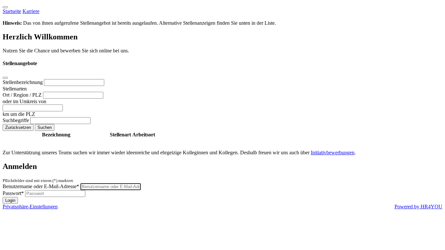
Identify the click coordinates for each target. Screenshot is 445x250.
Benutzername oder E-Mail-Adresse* (41, 186)
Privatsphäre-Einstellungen (30, 206)
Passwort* (13, 193)
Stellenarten (15, 88)
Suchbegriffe (16, 120)
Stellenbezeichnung (23, 82)
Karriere (30, 11)
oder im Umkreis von (24, 101)
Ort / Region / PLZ (23, 95)
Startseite (12, 11)
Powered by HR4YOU (418, 206)
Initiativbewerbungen (332, 152)
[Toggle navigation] (5, 7)
